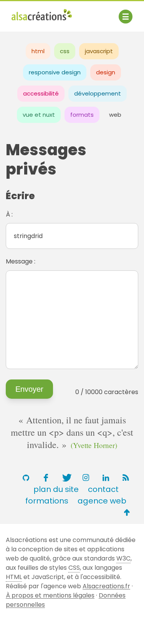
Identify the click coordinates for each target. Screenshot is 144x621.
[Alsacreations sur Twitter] (66, 477)
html (38, 51)
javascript (99, 51)
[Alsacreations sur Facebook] (46, 477)
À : (9, 214)
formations (46, 500)
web (115, 115)
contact (103, 489)
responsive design (55, 72)
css (65, 51)
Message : (20, 261)
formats (82, 115)
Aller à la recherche (41, 22)
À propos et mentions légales (50, 595)
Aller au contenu (87, 12)
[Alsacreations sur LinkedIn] (106, 477)
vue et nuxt (39, 115)
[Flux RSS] (126, 477)
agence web (102, 500)
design (105, 72)
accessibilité (41, 93)
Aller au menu (32, 12)
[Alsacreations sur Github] (26, 477)
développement (97, 93)
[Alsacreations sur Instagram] (86, 477)
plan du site (56, 489)
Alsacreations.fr (106, 586)
